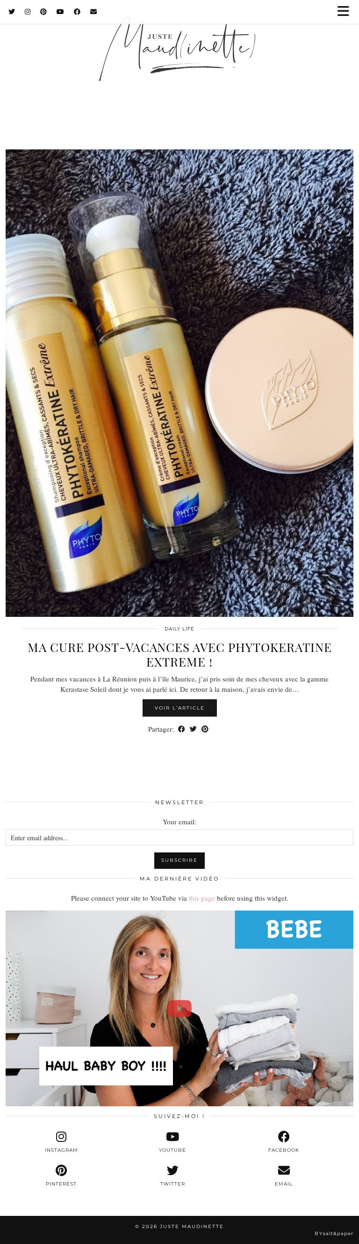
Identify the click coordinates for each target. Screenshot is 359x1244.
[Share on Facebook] (181, 729)
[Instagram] (28, 11)
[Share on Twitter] (193, 729)
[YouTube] (61, 11)
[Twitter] (11, 11)
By (334, 1233)
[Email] (93, 11)
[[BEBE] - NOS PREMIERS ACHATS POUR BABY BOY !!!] (179, 1009)
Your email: (179, 821)
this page (202, 898)
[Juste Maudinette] (179, 62)
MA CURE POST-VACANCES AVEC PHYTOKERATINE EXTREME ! (180, 654)
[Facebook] (77, 11)
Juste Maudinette (192, 1226)
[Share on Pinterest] (205, 729)
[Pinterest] (43, 11)
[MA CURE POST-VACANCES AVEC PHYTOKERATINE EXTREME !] (179, 383)
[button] (346, 11)
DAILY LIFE (179, 629)
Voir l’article (180, 708)
